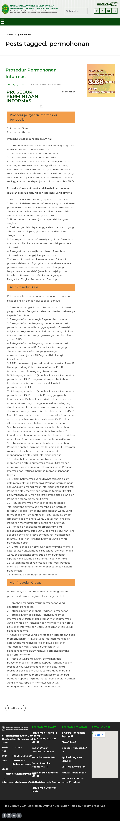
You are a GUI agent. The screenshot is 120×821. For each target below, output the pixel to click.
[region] (101, 80)
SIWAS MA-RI (69, 742)
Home (10, 34)
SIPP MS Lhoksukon (73, 766)
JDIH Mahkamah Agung (46, 781)
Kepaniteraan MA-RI (43, 757)
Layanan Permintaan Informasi (45, 84)
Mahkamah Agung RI (44, 732)
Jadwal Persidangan (74, 772)
